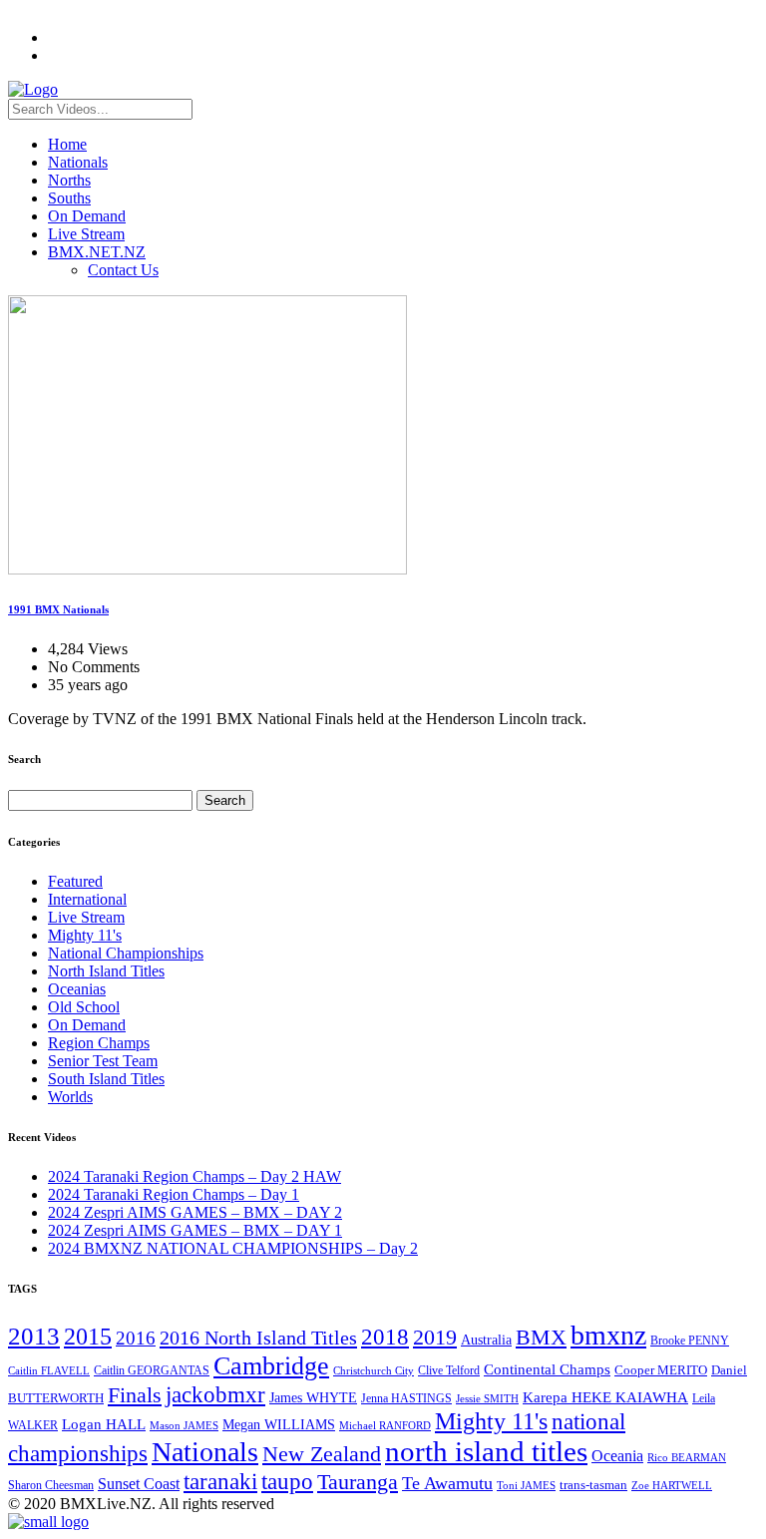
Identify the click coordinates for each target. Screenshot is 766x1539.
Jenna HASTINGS (406, 1398)
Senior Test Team (103, 1060)
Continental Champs (547, 1369)
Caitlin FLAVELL (49, 1370)
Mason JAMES (184, 1425)
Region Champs (99, 1042)
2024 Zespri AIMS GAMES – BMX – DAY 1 (195, 1230)
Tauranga (357, 1481)
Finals (135, 1395)
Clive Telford (449, 1370)
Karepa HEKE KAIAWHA (605, 1397)
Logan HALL (104, 1424)
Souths (69, 198)
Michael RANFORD (385, 1425)
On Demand (87, 215)
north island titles (486, 1451)
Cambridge (271, 1365)
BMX (541, 1337)
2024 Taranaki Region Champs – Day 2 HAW (194, 1176)
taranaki (220, 1481)
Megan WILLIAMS (278, 1424)
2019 (435, 1337)
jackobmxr (215, 1394)
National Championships (125, 953)
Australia (486, 1340)
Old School (84, 1006)
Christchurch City (373, 1370)
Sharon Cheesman (51, 1485)
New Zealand (321, 1454)
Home (67, 144)
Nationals (78, 162)
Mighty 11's (85, 935)
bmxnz (608, 1335)
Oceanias (77, 988)
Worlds (70, 1096)
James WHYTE (313, 1397)
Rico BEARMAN (686, 1457)
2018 (385, 1336)
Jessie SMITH (487, 1398)
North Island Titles (106, 970)
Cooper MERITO (660, 1369)
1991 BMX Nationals (58, 609)
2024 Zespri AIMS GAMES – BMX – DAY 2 (195, 1212)
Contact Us (123, 269)
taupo (287, 1481)
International (87, 899)
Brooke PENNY (689, 1340)
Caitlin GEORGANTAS (151, 1370)
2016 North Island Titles (258, 1337)
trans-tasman (593, 1485)
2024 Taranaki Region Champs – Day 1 (173, 1194)
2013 (34, 1336)
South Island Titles (106, 1078)
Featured (75, 881)
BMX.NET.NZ (97, 251)
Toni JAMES (526, 1485)
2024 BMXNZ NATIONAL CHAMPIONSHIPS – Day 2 (233, 1248)
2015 (88, 1336)
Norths (69, 180)
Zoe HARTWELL (671, 1485)
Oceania (617, 1455)
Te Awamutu (447, 1483)
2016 (136, 1338)
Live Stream (86, 233)
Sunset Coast (139, 1483)
